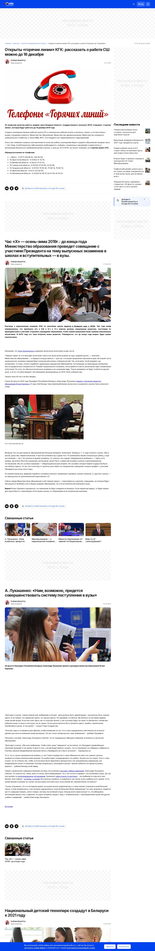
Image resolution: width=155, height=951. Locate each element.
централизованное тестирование (31, 776)
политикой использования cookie (81, 948)
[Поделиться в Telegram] (16, 188)
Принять (110, 947)
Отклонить (124, 947)
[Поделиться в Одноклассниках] (12, 188)
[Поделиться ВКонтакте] (7, 188)
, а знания (32, 779)
